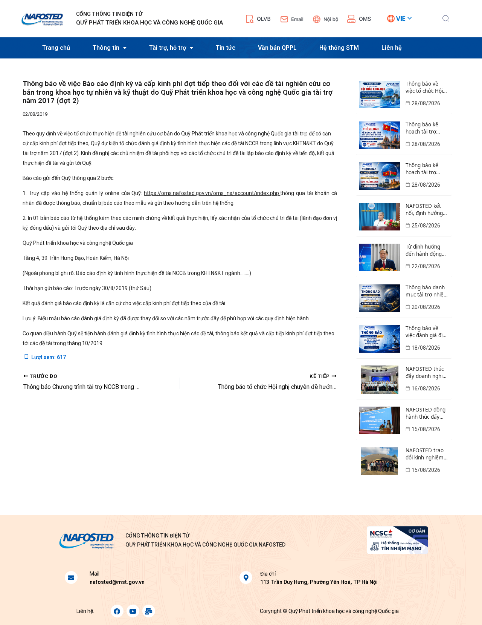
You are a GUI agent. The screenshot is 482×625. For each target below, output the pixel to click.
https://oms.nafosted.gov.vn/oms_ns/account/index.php (212, 193)
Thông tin (106, 47)
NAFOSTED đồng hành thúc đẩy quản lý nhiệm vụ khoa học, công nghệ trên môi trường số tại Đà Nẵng (426, 413)
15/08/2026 (426, 429)
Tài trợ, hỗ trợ (167, 47)
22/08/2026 (426, 266)
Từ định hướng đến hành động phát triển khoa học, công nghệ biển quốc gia (424, 250)
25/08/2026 (426, 226)
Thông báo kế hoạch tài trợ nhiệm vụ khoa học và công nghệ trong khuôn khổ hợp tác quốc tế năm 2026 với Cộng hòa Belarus (427, 169)
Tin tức (225, 47)
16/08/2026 (426, 388)
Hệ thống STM (339, 47)
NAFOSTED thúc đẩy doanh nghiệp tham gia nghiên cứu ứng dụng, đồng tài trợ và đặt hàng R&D (427, 372)
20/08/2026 (426, 307)
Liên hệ (391, 47)
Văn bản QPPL (277, 47)
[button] (445, 17)
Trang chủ (56, 47)
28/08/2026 (426, 103)
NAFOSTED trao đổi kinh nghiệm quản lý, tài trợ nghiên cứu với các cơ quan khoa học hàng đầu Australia (426, 454)
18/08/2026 (426, 348)
